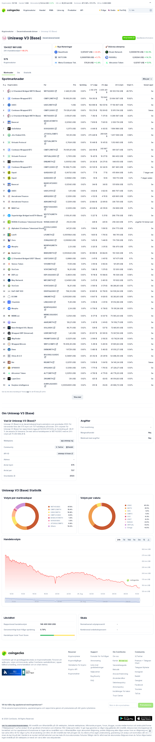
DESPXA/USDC (50, 291)
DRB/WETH (48, 162)
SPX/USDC (48, 368)
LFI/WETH (48, 235)
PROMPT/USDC (50, 339)
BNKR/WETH (49, 253)
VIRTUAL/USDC (50, 156)
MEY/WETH (48, 280)
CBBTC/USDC (49, 110)
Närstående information (145, 38)
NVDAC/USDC (49, 222)
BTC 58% (85, 3)
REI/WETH (48, 362)
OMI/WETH (48, 297)
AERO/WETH (49, 202)
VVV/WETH (48, 264)
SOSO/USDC (49, 129)
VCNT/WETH (49, 269)
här (28, 392)
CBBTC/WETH (49, 98)
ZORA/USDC (49, 240)
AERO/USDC (49, 196)
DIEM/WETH (49, 349)
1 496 (27, 3)
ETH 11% (93, 3)
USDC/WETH (49, 105)
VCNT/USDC (49, 286)
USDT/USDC (49, 258)
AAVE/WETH (49, 322)
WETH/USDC (49, 91)
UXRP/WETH (49, 333)
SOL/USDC (48, 328)
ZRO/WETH (48, 379)
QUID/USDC (49, 172)
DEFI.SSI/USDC (50, 275)
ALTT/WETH (49, 373)
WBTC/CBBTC (50, 344)
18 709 (14, 3)
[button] (129, 37)
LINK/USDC (48, 302)
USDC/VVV (48, 191)
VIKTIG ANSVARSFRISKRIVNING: (15, 726)
